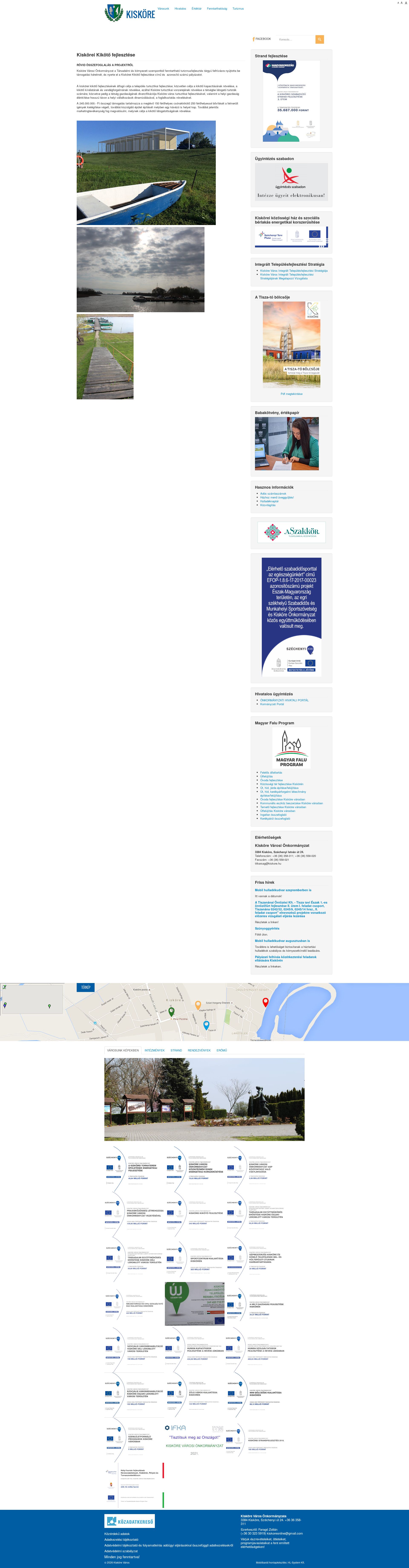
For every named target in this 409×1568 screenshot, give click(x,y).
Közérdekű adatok (117, 1533)
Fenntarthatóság (217, 8)
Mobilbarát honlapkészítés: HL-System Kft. (280, 1562)
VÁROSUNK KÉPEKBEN (123, 1050)
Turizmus (238, 8)
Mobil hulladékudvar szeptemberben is (283, 890)
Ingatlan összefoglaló (273, 815)
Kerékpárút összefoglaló (275, 818)
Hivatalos (180, 8)
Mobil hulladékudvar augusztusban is (282, 940)
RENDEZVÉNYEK (199, 1050)
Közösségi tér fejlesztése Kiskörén (281, 784)
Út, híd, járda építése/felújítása (279, 788)
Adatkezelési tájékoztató (121, 1539)
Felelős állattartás (271, 772)
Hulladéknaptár (269, 501)
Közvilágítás (268, 505)
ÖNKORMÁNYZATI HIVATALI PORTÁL (284, 700)
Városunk (163, 8)
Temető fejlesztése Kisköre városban (283, 807)
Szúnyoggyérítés (267, 928)
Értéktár (197, 8)
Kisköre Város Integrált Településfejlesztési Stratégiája (294, 271)
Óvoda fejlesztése (271, 780)
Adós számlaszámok (273, 493)
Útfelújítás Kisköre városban (277, 811)
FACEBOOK (263, 39)
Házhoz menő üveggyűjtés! (277, 497)
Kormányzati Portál (272, 704)
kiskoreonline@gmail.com (285, 1533)
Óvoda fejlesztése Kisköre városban (282, 799)
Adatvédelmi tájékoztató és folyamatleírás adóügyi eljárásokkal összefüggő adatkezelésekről (168, 1545)
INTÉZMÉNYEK (155, 1050)
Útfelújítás (266, 776)
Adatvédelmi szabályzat (121, 1551)
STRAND (176, 1050)
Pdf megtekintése (291, 394)
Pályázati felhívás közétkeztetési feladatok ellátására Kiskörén (286, 958)
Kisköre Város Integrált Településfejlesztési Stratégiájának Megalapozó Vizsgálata (287, 276)
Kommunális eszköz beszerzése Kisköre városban (291, 803)
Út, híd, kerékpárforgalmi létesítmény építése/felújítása (283, 793)
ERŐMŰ (222, 1050)
